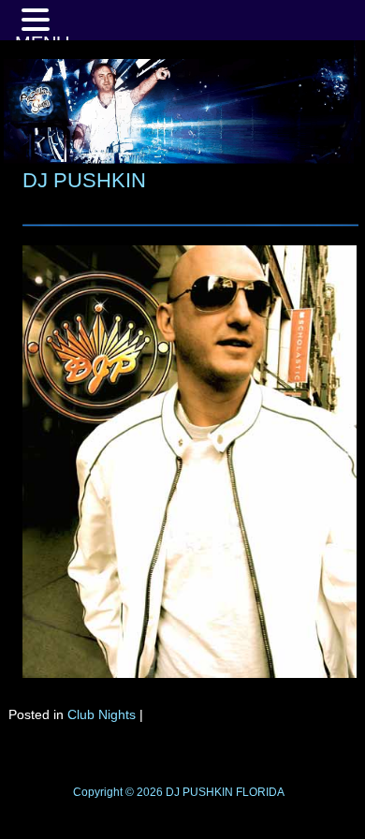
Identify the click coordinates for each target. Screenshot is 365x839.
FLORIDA (260, 792)
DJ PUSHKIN (84, 180)
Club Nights (101, 714)
